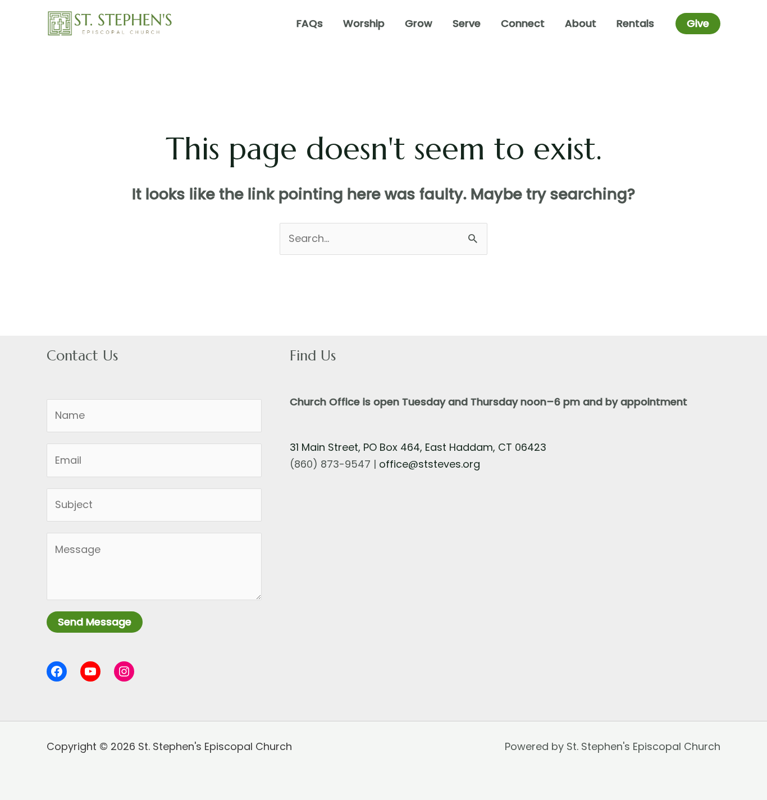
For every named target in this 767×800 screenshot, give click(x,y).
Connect (523, 23)
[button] (697, 23)
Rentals (635, 23)
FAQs (309, 23)
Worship (364, 23)
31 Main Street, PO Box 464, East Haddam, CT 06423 (418, 447)
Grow (418, 23)
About (580, 23)
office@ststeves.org (429, 464)
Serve (467, 23)
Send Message (94, 622)
